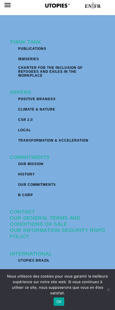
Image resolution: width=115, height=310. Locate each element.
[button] (7, 6)
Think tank (25, 42)
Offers (20, 92)
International (31, 254)
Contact (22, 212)
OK (59, 301)
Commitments (30, 157)
